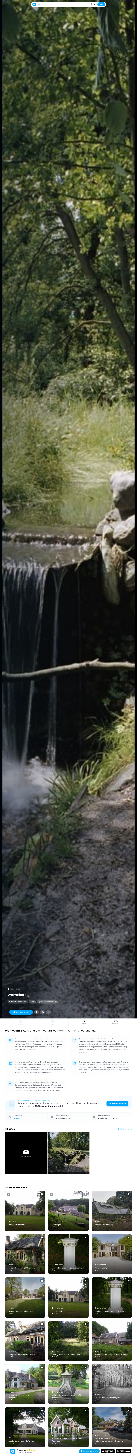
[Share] (48, 1012)
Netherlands (15, 989)
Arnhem (17, 1118)
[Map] (42, 1012)
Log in (101, 4)
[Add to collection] (36, 1012)
